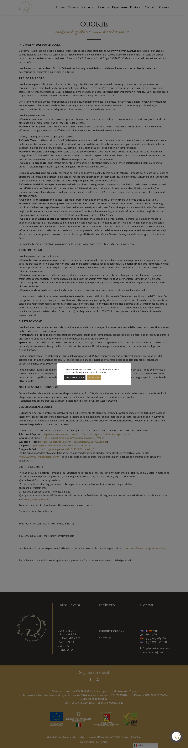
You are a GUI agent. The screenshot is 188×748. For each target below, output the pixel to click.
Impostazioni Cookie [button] (75, 377)
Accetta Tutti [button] (94, 377)
